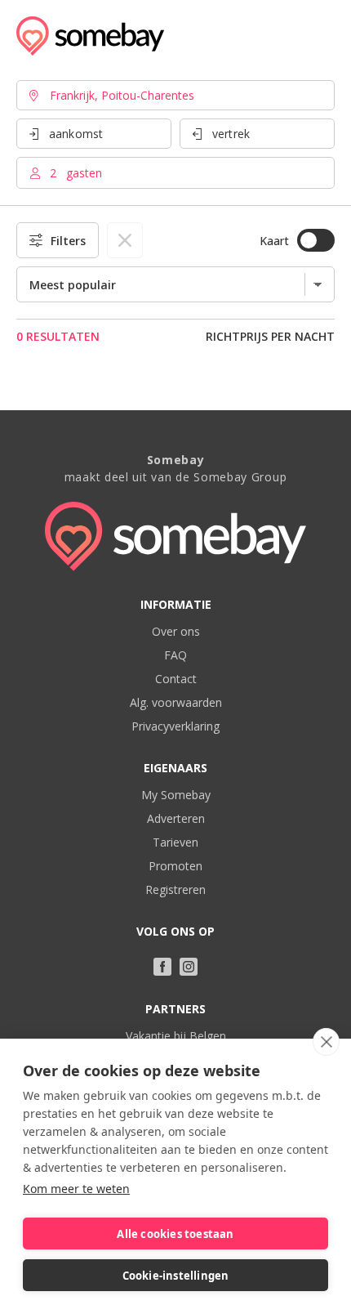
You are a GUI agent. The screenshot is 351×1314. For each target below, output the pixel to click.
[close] (326, 1042)
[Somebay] (90, 36)
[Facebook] (162, 967)
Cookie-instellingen (175, 1275)
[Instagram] (189, 967)
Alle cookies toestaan (175, 1234)
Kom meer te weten (76, 1188)
